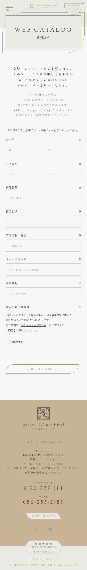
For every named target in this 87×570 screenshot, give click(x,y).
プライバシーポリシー (33, 325)
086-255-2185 (43, 502)
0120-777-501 (43, 488)
